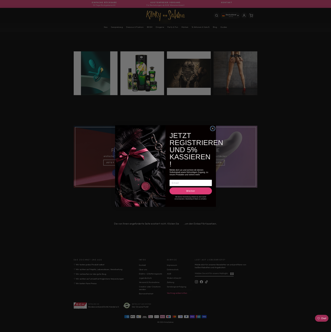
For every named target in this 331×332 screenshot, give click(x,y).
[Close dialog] (212, 128)
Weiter (190, 190)
